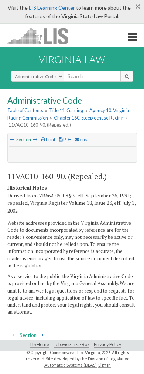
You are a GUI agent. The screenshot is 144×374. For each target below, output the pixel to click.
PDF (66, 139)
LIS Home (39, 344)
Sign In (104, 365)
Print (50, 139)
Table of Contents (25, 110)
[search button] (127, 76)
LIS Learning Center (52, 7)
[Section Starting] (12, 139)
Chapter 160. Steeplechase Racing (88, 118)
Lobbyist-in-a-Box (71, 344)
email (85, 139)
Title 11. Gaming (66, 110)
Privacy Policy (107, 344)
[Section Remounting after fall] (35, 139)
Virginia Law (72, 59)
